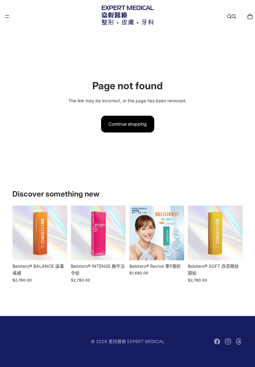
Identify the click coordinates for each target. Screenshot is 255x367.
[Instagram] (228, 341)
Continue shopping (128, 124)
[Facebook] (217, 341)
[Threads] (239, 341)
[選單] (7, 16)
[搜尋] (229, 16)
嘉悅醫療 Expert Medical (137, 341)
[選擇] (57, 250)
